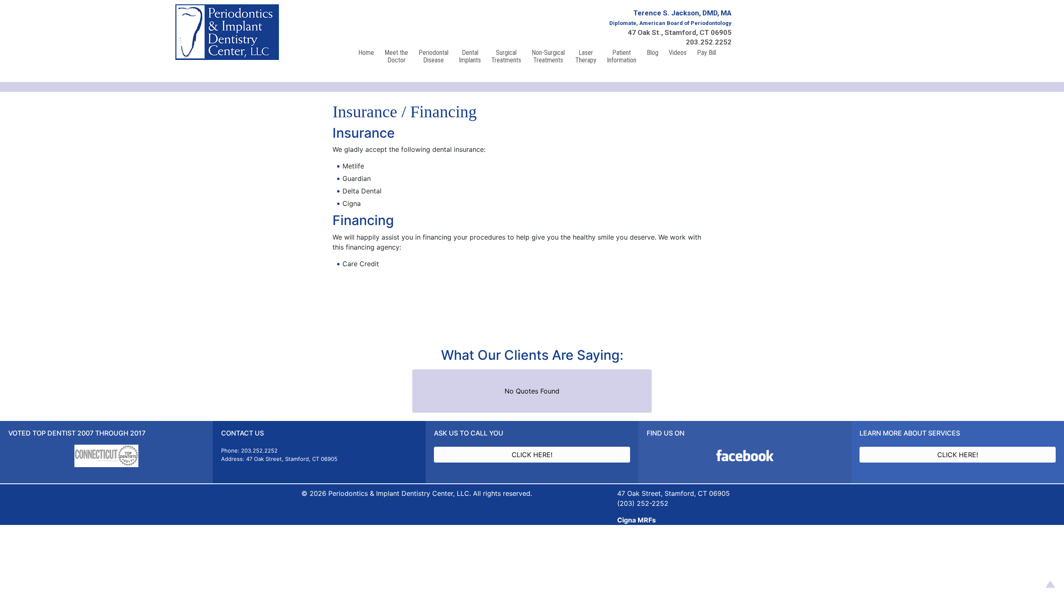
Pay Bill (706, 53)
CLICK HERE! (532, 454)
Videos (678, 53)
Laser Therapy (585, 56)
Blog (652, 53)
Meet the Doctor (396, 56)
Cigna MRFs (636, 520)
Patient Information (621, 56)
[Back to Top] (1049, 584)
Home (366, 53)
